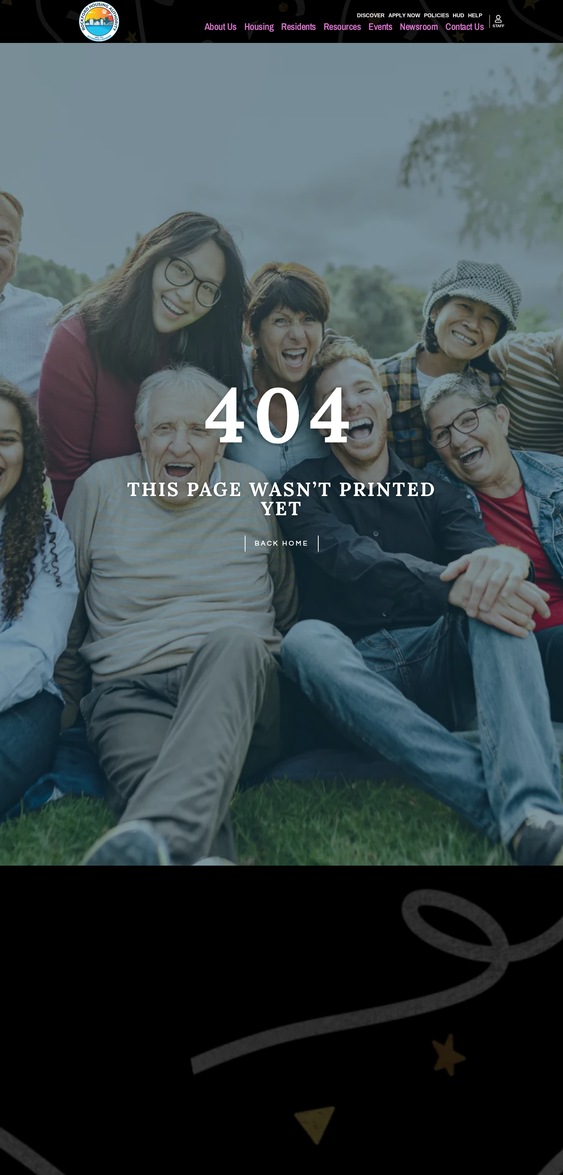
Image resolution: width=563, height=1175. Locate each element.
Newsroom (419, 26)
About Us (221, 26)
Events (380, 26)
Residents (298, 26)
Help (475, 15)
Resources (342, 26)
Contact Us (464, 26)
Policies (436, 15)
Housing (259, 26)
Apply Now (404, 15)
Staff (498, 26)
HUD (458, 15)
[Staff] (498, 19)
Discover (371, 15)
